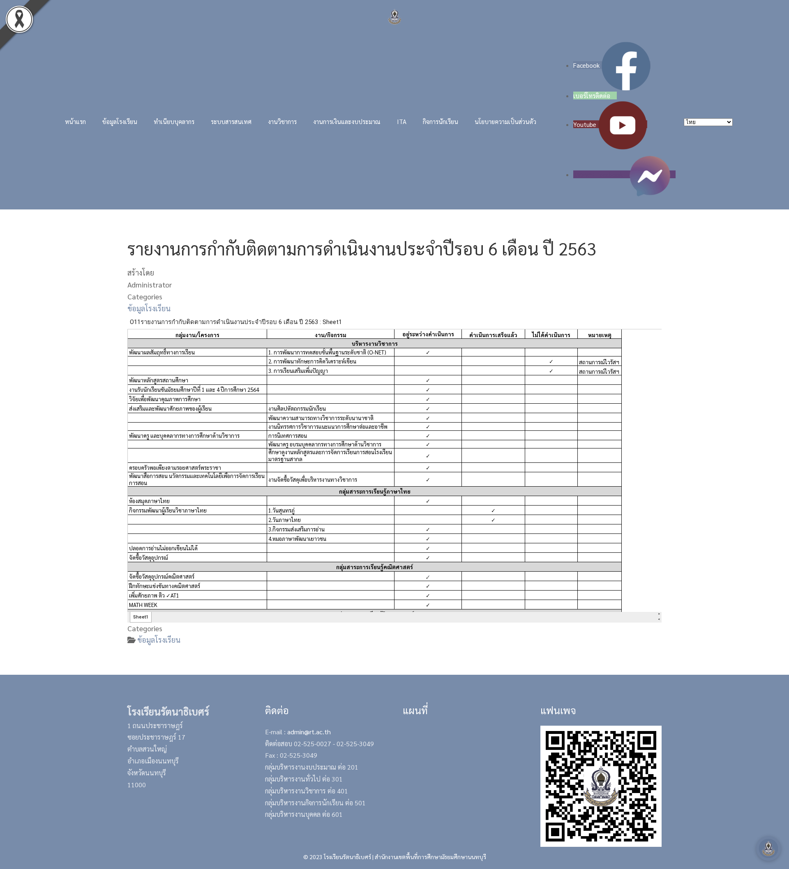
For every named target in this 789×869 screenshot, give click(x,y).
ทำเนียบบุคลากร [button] (174, 121)
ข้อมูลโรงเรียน (149, 308)
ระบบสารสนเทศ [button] (231, 121)
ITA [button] (401, 121)
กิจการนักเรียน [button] (440, 121)
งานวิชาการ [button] (282, 121)
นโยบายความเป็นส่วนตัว (505, 121)
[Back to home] (395, 16)
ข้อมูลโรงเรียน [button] (119, 121)
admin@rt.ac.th (309, 731)
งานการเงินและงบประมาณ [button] (347, 121)
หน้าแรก (75, 121)
